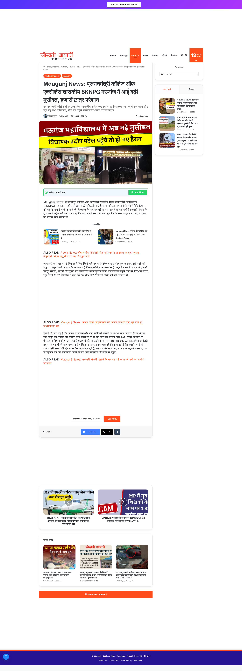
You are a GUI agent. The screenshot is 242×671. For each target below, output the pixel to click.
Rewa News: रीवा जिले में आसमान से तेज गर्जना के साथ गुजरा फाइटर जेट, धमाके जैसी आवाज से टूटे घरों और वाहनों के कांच (187, 140)
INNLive (147, 656)
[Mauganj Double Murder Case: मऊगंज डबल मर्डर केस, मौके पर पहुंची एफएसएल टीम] (59, 557)
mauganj (66, 76)
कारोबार (145, 55)
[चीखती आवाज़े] (56, 55)
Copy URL (112, 419)
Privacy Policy (126, 660)
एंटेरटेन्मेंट (155, 55)
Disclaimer (138, 660)
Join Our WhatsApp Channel (123, 4)
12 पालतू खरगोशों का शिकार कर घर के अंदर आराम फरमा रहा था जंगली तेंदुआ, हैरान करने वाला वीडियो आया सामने (131, 575)
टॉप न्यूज (191, 89)
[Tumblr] (117, 432)
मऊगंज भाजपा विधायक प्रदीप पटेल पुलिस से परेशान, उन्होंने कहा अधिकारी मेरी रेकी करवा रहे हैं (77, 234)
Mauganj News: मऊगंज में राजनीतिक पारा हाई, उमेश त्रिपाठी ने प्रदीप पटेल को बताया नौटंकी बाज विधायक (131, 234)
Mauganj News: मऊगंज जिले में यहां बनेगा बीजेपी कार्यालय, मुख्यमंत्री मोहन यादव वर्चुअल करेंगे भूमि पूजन (187, 121)
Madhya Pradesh (59, 67)
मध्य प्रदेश (135, 55)
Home (113, 55)
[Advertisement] (121, 28)
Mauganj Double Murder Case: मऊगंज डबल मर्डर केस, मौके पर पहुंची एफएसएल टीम (57, 575)
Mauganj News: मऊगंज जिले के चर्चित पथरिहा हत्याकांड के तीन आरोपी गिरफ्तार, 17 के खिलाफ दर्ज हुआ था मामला (96, 575)
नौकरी (164, 55)
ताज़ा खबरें (167, 89)
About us (103, 660)
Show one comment (95, 594)
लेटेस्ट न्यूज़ (124, 55)
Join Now (139, 192)
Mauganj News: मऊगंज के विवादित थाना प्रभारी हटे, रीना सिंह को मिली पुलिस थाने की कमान (187, 104)
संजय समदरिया (52, 116)
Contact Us (114, 660)
